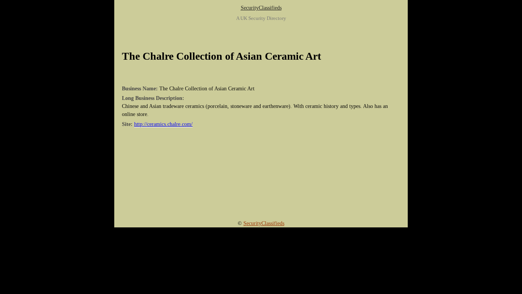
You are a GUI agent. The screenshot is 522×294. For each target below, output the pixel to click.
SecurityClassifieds (261, 8)
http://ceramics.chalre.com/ (163, 124)
